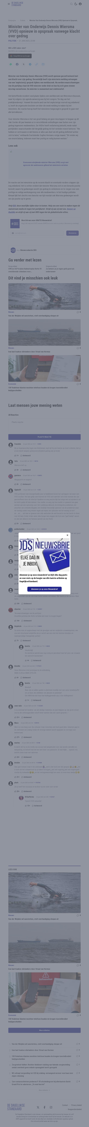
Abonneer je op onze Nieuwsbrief (44, 589)
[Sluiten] (67, 535)
